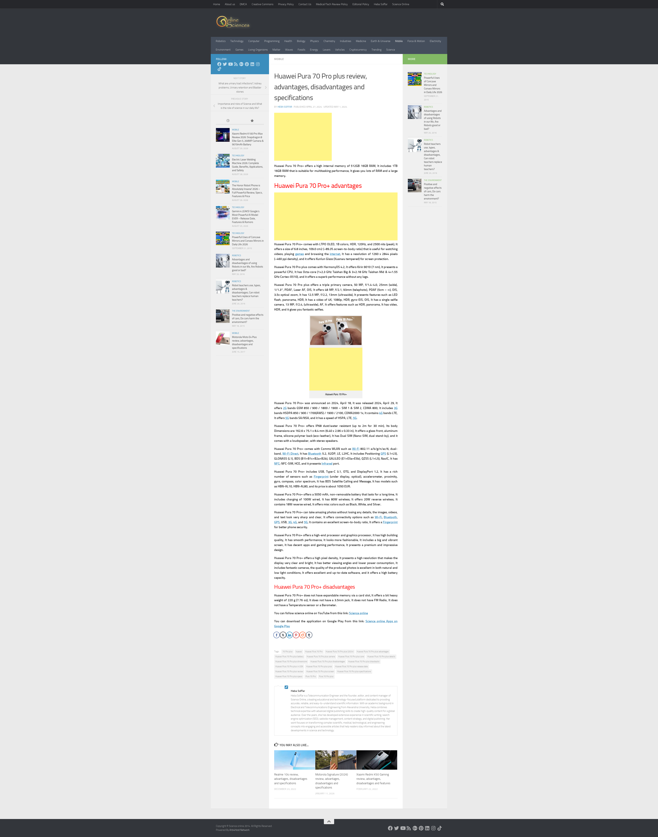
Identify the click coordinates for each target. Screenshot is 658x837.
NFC (277, 463)
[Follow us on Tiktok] (219, 69)
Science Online (400, 4)
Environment (223, 49)
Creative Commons (262, 4)
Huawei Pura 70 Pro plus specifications (354, 671)
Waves (289, 49)
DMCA (243, 4)
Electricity (435, 41)
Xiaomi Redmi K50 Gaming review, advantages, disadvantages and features (373, 779)
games (299, 254)
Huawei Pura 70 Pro (313, 651)
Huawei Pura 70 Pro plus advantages (373, 651)
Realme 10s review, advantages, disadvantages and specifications (290, 779)
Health (288, 41)
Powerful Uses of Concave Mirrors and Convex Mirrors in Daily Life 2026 (248, 241)
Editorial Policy (360, 4)
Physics (314, 41)
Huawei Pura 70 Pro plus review (289, 671)
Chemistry (329, 41)
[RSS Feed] (236, 64)
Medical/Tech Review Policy (332, 4)
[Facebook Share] (276, 635)
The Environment (241, 311)
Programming (271, 41)
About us (230, 4)
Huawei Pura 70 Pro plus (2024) (340, 651)
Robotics (221, 41)
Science (390, 49)
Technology (236, 41)
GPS (383, 454)
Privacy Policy (286, 4)
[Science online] (219, 64)
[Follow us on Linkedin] (252, 64)
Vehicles (340, 49)
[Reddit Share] (302, 635)
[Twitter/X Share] (283, 635)
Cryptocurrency (358, 49)
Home (216, 4)
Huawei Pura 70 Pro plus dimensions (291, 661)
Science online (358, 613)
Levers (326, 49)
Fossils (301, 49)
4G (381, 413)
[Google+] (241, 64)
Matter (276, 49)
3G (396, 408)
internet (335, 254)
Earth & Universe (380, 41)
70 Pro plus (288, 651)
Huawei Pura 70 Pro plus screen (320, 671)
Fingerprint (321, 476)
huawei (299, 651)
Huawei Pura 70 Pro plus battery (289, 656)
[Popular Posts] (252, 121)
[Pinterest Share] (296, 635)
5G (287, 418)
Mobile (399, 41)
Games (239, 49)
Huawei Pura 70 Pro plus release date (351, 666)
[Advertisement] (303, 137)
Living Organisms (258, 49)
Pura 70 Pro (311, 676)
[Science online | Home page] (234, 22)
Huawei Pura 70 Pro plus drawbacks (363, 661)
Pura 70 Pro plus (326, 676)
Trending (376, 49)
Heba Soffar (380, 4)
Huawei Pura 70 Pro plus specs (288, 676)
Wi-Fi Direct (290, 454)
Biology (301, 41)
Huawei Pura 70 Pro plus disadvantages (327, 661)
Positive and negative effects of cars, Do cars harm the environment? (247, 318)
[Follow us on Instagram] (258, 64)
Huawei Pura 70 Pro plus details (381, 656)
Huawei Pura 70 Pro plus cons (351, 656)
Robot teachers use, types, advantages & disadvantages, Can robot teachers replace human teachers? (246, 292)
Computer (253, 41)
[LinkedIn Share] (289, 635)
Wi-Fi (355, 449)
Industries (345, 41)
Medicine (361, 41)
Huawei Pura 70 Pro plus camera (321, 656)
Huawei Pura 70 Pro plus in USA (289, 666)
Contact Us (304, 4)
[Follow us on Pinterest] (247, 64)
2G (285, 408)
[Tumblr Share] (309, 635)
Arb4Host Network (239, 830)
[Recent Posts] (228, 121)
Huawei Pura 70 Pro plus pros (319, 666)
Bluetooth (314, 454)
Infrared (327, 463)
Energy (314, 49)
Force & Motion (416, 41)
